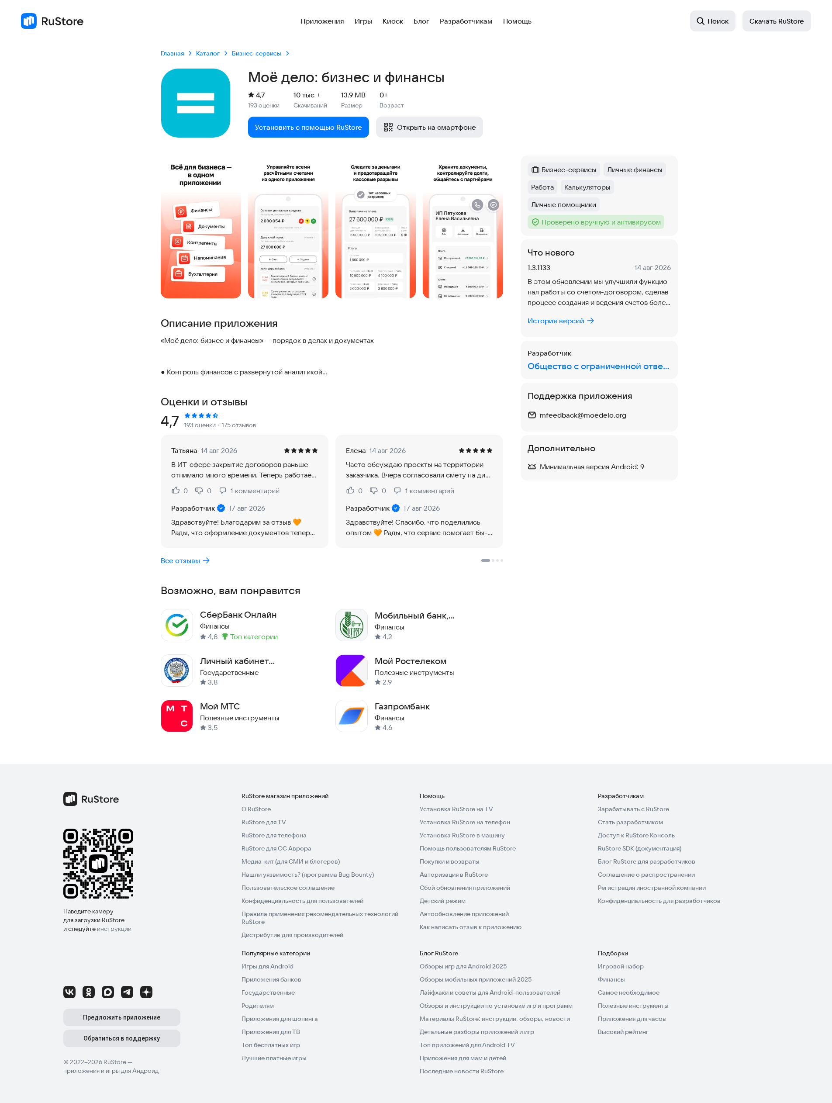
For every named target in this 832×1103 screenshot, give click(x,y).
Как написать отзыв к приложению (470, 927)
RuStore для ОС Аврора (276, 848)
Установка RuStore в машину (462, 835)
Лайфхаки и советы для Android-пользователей (490, 992)
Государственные (268, 992)
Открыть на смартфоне (436, 127)
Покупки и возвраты (450, 861)
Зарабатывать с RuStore (633, 809)
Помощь (517, 21)
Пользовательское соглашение (288, 888)
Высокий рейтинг (623, 1032)
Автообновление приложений (464, 914)
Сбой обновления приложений (465, 888)
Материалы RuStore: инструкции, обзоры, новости (495, 1019)
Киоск (393, 21)
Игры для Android (267, 966)
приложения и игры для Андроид (111, 1071)
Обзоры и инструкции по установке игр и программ (496, 1006)
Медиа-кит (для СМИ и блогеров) (291, 861)
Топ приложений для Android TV (467, 1045)
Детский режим (443, 901)
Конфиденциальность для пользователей (302, 901)
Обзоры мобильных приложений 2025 (476, 979)
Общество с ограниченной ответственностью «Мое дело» (599, 365)
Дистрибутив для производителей (292, 935)
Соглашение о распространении (646, 874)
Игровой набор (621, 966)
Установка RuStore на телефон (465, 822)
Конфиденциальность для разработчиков (659, 901)
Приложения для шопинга (280, 1019)
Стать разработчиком (630, 822)
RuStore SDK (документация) (639, 848)
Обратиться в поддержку (121, 1038)
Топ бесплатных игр (271, 1045)
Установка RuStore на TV (456, 809)
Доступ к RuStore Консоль (636, 835)
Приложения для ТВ (271, 1032)
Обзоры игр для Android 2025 (463, 966)
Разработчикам (466, 21)
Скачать (776, 21)
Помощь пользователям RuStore (468, 848)
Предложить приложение (121, 1017)
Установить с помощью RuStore (308, 127)
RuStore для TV (264, 822)
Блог (421, 21)
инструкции (114, 929)
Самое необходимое (628, 992)
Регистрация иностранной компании (652, 888)
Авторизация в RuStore (454, 874)
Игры (363, 21)
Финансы (611, 979)
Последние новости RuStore (462, 1071)
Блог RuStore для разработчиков (646, 861)
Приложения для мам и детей (463, 1058)
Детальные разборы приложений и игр (477, 1032)
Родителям (258, 1006)
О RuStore (256, 809)
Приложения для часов (632, 1019)
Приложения (322, 21)
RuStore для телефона (274, 835)
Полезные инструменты (633, 1006)
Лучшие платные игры (274, 1058)
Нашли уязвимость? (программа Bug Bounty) (308, 874)
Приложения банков (271, 979)
